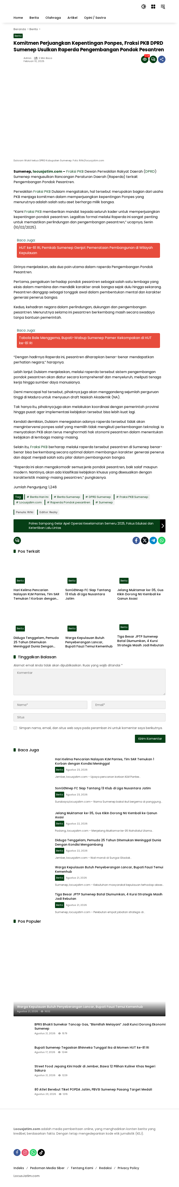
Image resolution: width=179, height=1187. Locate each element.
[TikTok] (41, 1152)
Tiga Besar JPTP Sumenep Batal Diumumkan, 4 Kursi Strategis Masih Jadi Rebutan (140, 641)
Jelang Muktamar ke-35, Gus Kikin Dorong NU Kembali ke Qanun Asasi (140, 594)
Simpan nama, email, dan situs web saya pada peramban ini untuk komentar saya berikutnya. (91, 728)
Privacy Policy (128, 1168)
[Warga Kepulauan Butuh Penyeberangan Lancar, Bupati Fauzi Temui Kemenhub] (89, 619)
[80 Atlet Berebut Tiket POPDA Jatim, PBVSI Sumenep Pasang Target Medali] (22, 1091)
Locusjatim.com (30, 502)
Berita (18, 36)
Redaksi (105, 1168)
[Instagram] (25, 1152)
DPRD (150, 171)
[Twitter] (144, 540)
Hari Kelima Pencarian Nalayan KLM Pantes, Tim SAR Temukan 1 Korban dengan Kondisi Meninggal (36, 594)
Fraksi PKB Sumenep (134, 497)
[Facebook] (136, 540)
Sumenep (106, 502)
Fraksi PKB (75, 171)
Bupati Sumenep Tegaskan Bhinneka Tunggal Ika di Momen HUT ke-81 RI (91, 1048)
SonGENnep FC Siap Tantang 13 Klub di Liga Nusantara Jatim (88, 594)
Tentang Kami (82, 1168)
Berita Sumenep (68, 497)
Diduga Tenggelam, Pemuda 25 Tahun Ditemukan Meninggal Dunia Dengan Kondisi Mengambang (36, 642)
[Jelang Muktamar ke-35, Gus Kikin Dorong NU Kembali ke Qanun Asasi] (141, 571)
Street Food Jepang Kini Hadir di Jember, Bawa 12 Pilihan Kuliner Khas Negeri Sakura (94, 1068)
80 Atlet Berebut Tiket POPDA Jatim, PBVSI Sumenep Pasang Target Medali (93, 1089)
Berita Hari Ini (39, 497)
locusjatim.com (47, 171)
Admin (27, 58)
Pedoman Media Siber (47, 1168)
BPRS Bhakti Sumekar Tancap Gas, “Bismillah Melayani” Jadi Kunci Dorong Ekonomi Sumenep (99, 1026)
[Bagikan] (161, 59)
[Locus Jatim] (73, 6)
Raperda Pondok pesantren (70, 502)
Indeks (19, 1168)
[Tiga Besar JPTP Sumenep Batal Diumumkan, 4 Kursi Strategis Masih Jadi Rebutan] (141, 618)
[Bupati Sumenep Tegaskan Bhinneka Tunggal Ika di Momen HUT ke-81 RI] (22, 1049)
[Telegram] (153, 540)
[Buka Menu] (153, 6)
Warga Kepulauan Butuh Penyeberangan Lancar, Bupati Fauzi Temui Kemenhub (89, 642)
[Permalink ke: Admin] (19, 59)
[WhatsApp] (161, 540)
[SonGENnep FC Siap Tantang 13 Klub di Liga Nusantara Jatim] (89, 571)
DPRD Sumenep (100, 497)
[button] (143, 6)
